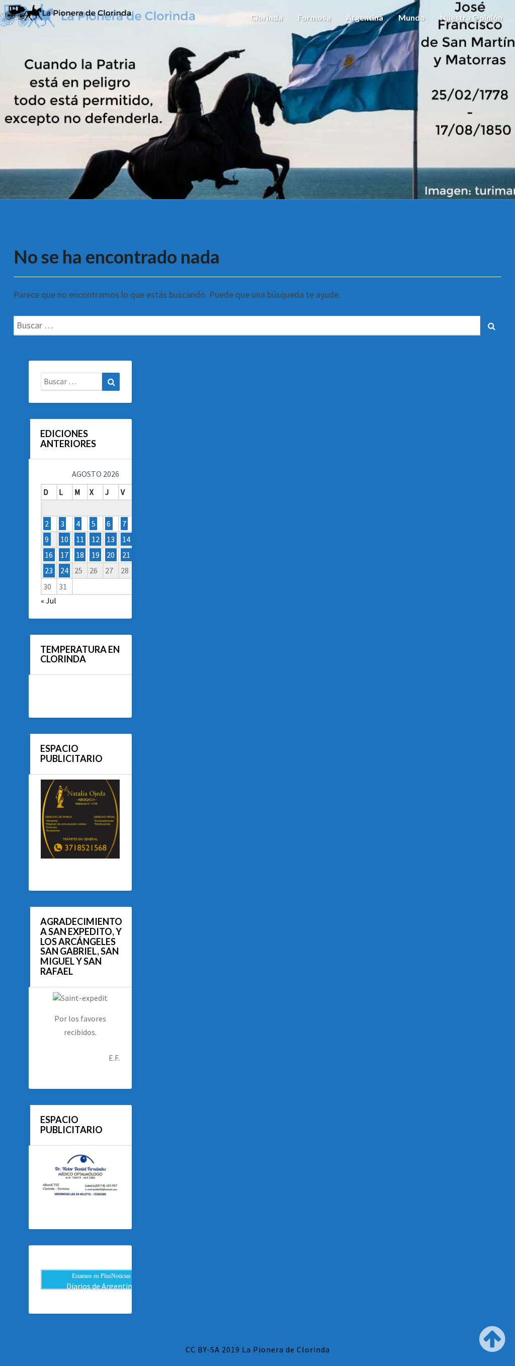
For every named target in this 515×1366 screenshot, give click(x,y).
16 (49, 555)
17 (64, 555)
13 (111, 539)
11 (80, 539)
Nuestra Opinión (471, 17)
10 (64, 539)
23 (49, 570)
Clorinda (266, 17)
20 (111, 555)
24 (64, 570)
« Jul (48, 600)
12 (96, 539)
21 (126, 555)
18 (80, 555)
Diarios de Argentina (101, 1286)
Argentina (364, 17)
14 (126, 539)
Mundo (411, 17)
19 (96, 555)
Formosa (314, 17)
